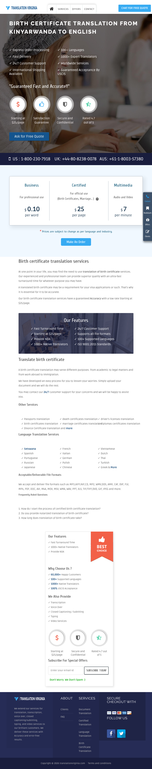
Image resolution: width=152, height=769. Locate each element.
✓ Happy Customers (64, 574)
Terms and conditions (99, 763)
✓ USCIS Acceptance (62, 588)
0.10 (32, 212)
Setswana (30, 449)
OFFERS (76, 9)
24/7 (46, 392)
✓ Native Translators (63, 583)
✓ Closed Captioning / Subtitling (66, 611)
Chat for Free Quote (134, 8)
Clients (64, 709)
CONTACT (89, 9)
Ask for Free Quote (29, 136)
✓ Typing (53, 616)
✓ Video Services (57, 621)
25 (79, 212)
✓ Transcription (56, 602)
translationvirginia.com (72, 763)
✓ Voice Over (55, 607)
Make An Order (76, 242)
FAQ (63, 716)
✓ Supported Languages (64, 579)
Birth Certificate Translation (85, 747)
